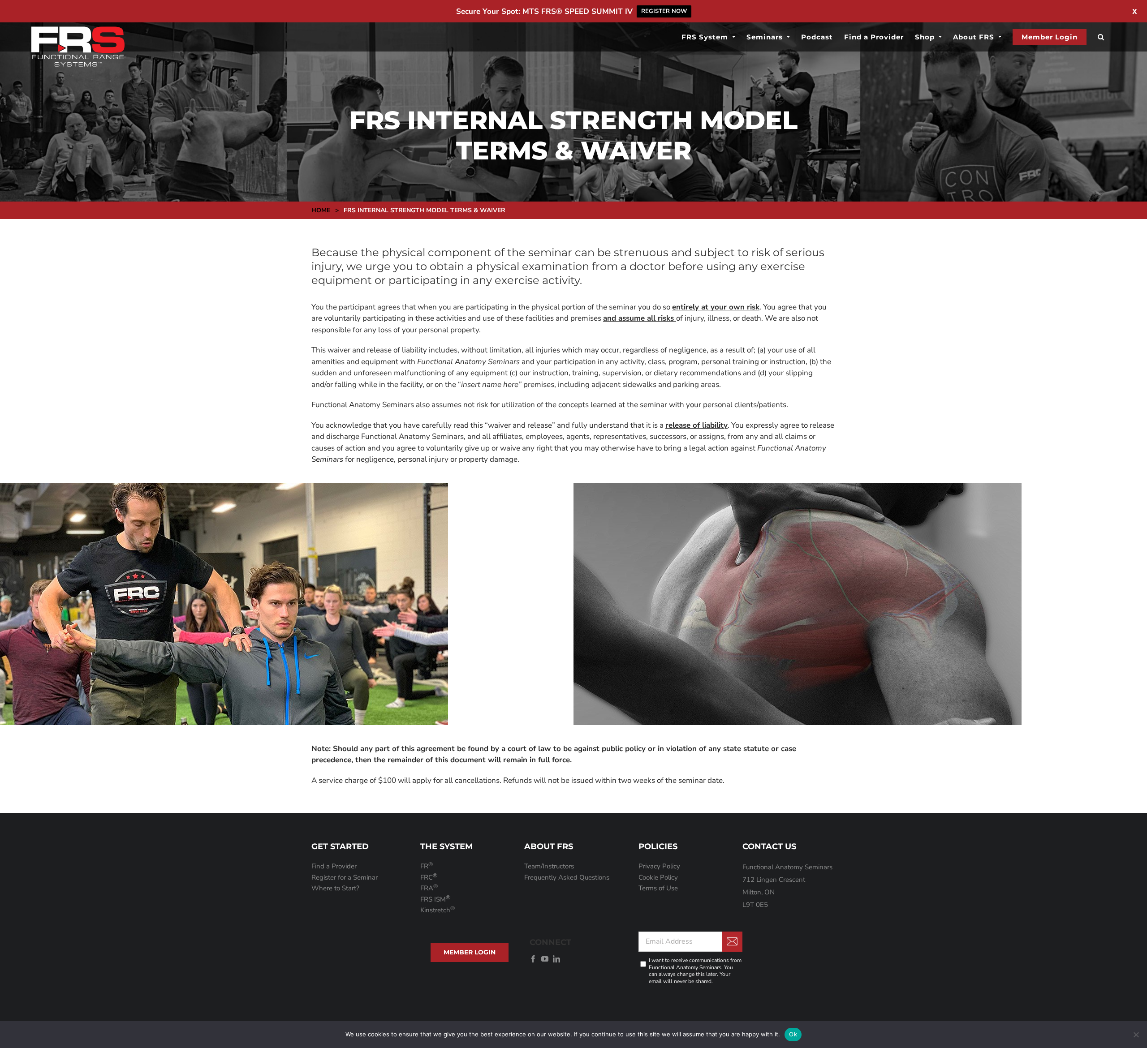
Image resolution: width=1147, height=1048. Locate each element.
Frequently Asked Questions (566, 877)
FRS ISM (435, 899)
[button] (1101, 37)
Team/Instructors (549, 866)
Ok (793, 1034)
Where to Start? (335, 888)
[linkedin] (556, 958)
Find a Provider (334, 866)
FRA (429, 888)
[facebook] (533, 958)
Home (320, 210)
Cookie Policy (658, 877)
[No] (1135, 1034)
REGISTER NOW (664, 11)
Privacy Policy (659, 866)
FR (426, 866)
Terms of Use (658, 888)
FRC (428, 877)
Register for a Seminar (344, 877)
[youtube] (544, 958)
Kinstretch (437, 910)
